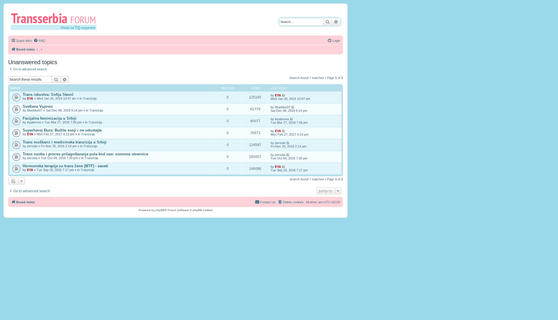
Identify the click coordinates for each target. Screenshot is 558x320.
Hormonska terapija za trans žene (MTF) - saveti (65, 166)
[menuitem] (39, 40)
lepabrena (34, 122)
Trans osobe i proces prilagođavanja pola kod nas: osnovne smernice (85, 154)
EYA (30, 98)
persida (32, 146)
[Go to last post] (284, 95)
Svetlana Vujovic (38, 106)
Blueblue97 (34, 110)
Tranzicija (89, 98)
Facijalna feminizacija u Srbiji (49, 118)
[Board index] (56, 21)
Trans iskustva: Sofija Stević (48, 94)
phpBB (160, 210)
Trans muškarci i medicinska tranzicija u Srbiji (65, 142)
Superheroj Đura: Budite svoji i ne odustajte (62, 130)
